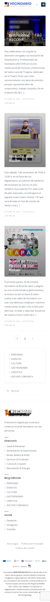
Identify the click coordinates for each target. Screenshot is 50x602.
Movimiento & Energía (18, 468)
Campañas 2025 (17, 237)
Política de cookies (25, 548)
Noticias (15, 27)
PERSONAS (17, 354)
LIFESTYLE (16, 372)
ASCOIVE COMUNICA (19, 22)
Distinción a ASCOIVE (19, 37)
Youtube (11, 529)
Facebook (12, 520)
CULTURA (16, 363)
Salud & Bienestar (16, 446)
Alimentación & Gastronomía (21, 450)
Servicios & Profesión (18, 459)
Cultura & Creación (16, 463)
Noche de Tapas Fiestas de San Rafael (23, 265)
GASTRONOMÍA (19, 367)
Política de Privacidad (32, 543)
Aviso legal (12, 543)
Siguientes (32, 338)
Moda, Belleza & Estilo (18, 455)
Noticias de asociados (21, 32)
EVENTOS (16, 359)
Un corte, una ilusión (21, 158)
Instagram (12, 524)
